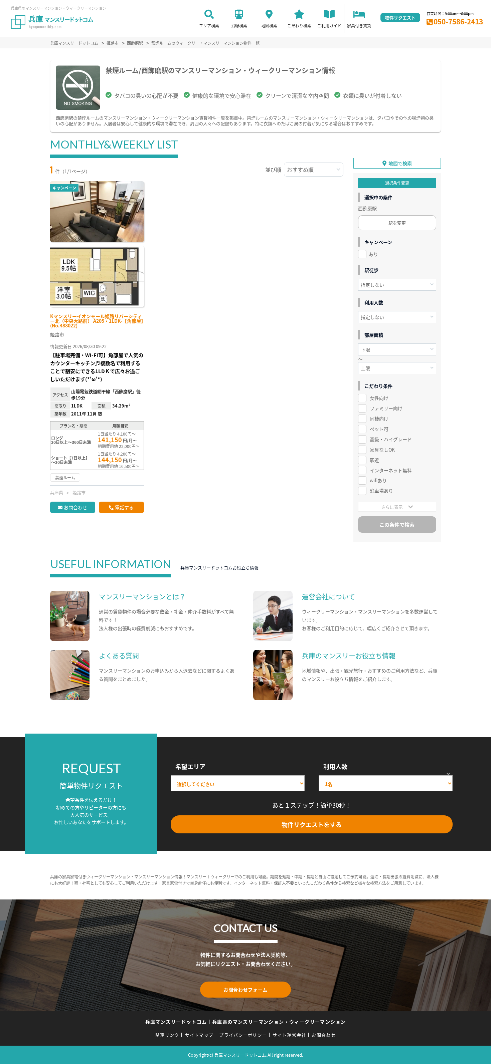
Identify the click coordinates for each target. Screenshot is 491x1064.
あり (373, 254)
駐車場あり (381, 490)
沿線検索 (239, 25)
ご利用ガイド (329, 25)
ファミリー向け (386, 408)
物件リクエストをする (312, 824)
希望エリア (190, 766)
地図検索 (269, 25)
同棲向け (379, 418)
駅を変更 (397, 223)
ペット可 (379, 429)
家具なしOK (382, 449)
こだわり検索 (299, 25)
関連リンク (167, 1035)
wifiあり (378, 480)
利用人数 (335, 766)
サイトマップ (199, 1035)
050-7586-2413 (458, 21)
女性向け (379, 397)
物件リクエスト (400, 17)
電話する (124, 507)
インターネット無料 (391, 470)
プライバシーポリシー (243, 1035)
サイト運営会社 (289, 1035)
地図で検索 (400, 163)
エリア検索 (209, 25)
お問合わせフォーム (245, 989)
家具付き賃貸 (359, 25)
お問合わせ (75, 507)
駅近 (374, 460)
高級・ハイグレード (391, 439)
